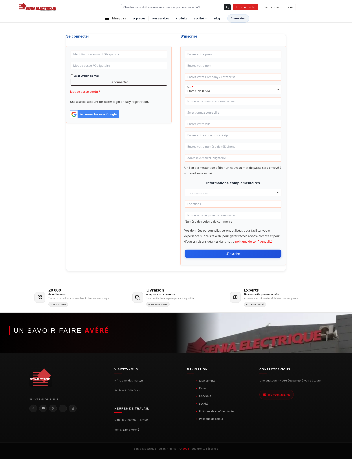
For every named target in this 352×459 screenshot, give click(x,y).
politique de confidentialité (253, 241)
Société (203, 403)
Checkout (205, 396)
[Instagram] (73, 408)
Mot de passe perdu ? (85, 92)
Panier (203, 388)
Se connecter (119, 82)
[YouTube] (43, 408)
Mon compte (207, 380)
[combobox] (233, 89)
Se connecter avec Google (98, 114)
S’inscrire (233, 254)
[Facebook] (33, 408)
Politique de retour (211, 419)
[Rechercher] (227, 7)
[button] (245, 7)
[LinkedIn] (63, 408)
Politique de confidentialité (216, 411)
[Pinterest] (53, 408)
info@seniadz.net (278, 394)
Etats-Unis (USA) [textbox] (198, 91)
